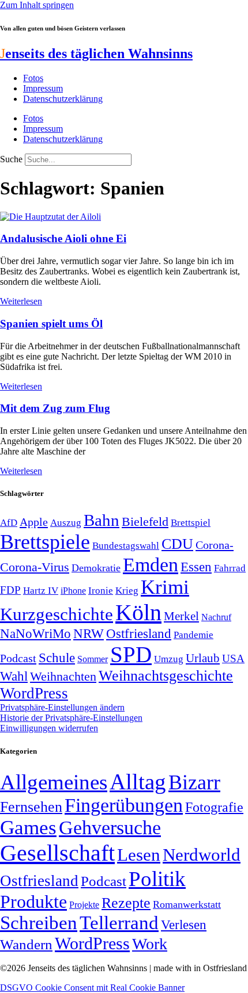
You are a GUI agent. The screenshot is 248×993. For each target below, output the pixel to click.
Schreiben (38, 922)
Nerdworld (202, 855)
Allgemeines (53, 782)
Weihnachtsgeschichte (166, 675)
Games (28, 827)
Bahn (101, 520)
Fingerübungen (124, 805)
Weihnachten (63, 676)
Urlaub (203, 658)
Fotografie (214, 807)
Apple (34, 521)
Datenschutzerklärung (63, 99)
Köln (138, 612)
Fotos (33, 78)
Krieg (126, 590)
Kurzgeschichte (56, 614)
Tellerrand (119, 922)
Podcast (18, 658)
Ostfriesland (138, 633)
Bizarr (194, 782)
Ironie (100, 590)
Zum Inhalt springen (37, 5)
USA (233, 658)
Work (149, 944)
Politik (157, 879)
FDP (10, 590)
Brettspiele (45, 541)
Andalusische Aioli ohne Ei (63, 238)
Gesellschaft (57, 853)
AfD (8, 522)
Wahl (14, 676)
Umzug (168, 659)
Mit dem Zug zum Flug (55, 408)
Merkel (181, 616)
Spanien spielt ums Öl (51, 324)
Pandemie (193, 634)
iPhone (73, 591)
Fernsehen (31, 807)
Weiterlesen (21, 301)
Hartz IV (40, 590)
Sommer (92, 659)
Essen (196, 567)
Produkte (33, 901)
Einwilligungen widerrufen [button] (49, 728)
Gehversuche (110, 827)
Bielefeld (145, 521)
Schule (57, 657)
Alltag (138, 781)
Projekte (84, 905)
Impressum (43, 88)
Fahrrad (230, 568)
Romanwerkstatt (187, 904)
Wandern (26, 944)
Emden (150, 564)
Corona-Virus (34, 567)
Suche (11, 159)
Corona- (215, 544)
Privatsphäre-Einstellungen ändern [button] (62, 707)
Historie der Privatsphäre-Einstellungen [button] (71, 718)
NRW (88, 633)
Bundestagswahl (125, 545)
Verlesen (183, 924)
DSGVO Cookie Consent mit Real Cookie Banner (92, 987)
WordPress (34, 693)
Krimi (165, 587)
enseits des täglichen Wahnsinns (96, 53)
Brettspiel (191, 522)
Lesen (138, 855)
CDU (177, 544)
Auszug (65, 522)
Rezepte (126, 903)
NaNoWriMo (35, 634)
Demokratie (96, 568)
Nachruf (216, 617)
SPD (131, 654)
